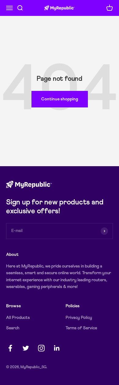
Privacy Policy (79, 318)
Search (13, 328)
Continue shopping (59, 99)
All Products (18, 318)
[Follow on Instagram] (41, 348)
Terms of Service (81, 328)
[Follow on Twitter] (26, 348)
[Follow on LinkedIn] (57, 348)
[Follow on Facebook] (10, 348)
